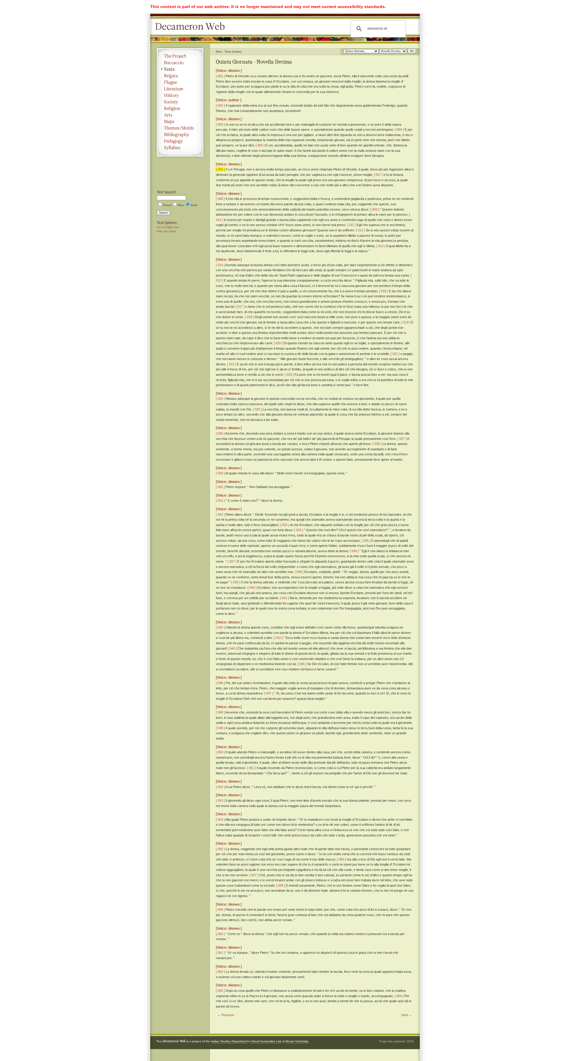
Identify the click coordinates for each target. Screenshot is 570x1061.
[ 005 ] (260, 145)
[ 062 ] (220, 971)
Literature (180, 89)
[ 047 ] (268, 693)
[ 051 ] (251, 768)
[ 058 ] (280, 885)
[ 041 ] (284, 598)
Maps (180, 121)
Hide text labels (166, 231)
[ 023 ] (289, 374)
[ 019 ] (405, 322)
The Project (180, 56)
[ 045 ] (301, 664)
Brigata (180, 75)
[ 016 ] (383, 291)
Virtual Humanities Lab (266, 1041)
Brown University (297, 1041)
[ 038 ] (298, 572)
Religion (180, 108)
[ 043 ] (278, 638)
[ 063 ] (220, 990)
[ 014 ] (220, 265)
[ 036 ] (354, 551)
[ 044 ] (232, 648)
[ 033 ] (284, 525)
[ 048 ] (220, 712)
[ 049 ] (220, 728)
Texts (180, 69)
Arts (180, 115)
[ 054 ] (220, 819)
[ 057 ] (253, 875)
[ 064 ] (399, 996)
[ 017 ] (240, 306)
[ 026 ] (220, 433)
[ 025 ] (257, 409)
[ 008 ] (220, 198)
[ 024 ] (220, 398)
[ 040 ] (252, 587)
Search (163, 212)
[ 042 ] (220, 627)
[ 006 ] (220, 169)
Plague (180, 82)
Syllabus (180, 147)
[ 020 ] (278, 343)
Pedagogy (180, 141)
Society (180, 102)
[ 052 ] (220, 787)
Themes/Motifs (180, 128)
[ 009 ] (374, 209)
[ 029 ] (220, 473)
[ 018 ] (249, 317)
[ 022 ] (231, 364)
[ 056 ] (341, 859)
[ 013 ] (380, 246)
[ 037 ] (231, 561)
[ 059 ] (220, 909)
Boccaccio (180, 62)
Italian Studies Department (229, 1041)
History (180, 95)
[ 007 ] (378, 174)
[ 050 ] (220, 752)
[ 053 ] (220, 800)
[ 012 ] (360, 230)
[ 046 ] (220, 683)
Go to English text (168, 227)
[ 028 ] (377, 444)
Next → (406, 1015)
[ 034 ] (298, 530)
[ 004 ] (399, 129)
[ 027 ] (402, 438)
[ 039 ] (235, 582)
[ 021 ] (395, 354)
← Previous (225, 1015)
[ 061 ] (220, 952)
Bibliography (180, 134)
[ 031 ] (220, 500)
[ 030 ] (220, 487)
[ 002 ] (220, 105)
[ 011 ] (351, 225)
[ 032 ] (220, 514)
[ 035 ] (366, 540)
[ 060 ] (220, 934)
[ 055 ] (220, 849)
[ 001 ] (220, 76)
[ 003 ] (220, 124)
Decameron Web (191, 27)
